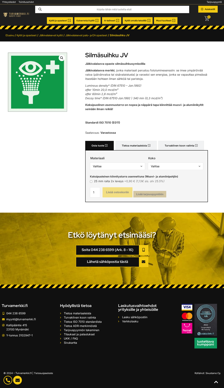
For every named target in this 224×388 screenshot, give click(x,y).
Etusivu (10, 35)
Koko (151, 158)
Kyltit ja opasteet (27, 35)
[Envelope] (17, 380)
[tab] (99, 145)
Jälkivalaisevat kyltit (51, 35)
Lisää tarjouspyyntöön (149, 194)
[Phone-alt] (8, 380)
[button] (60, 20)
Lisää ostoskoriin (117, 192)
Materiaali (97, 158)
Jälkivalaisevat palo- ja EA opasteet (86, 35)
